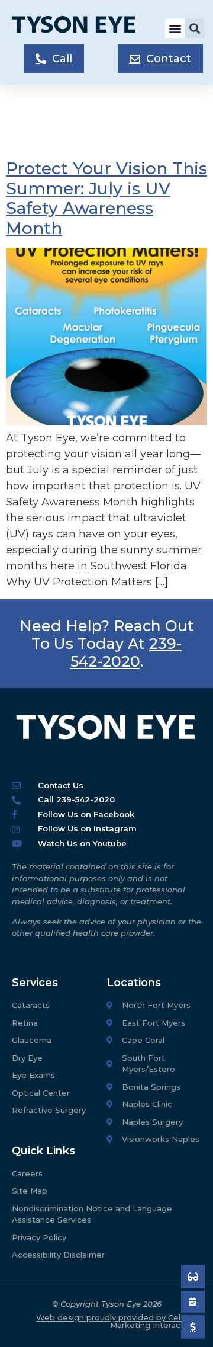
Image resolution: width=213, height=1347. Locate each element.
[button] (175, 28)
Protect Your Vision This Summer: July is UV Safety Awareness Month (106, 198)
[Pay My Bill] (193, 1327)
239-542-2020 (126, 652)
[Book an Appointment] (193, 1276)
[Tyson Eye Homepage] (80, 28)
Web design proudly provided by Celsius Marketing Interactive (115, 1321)
